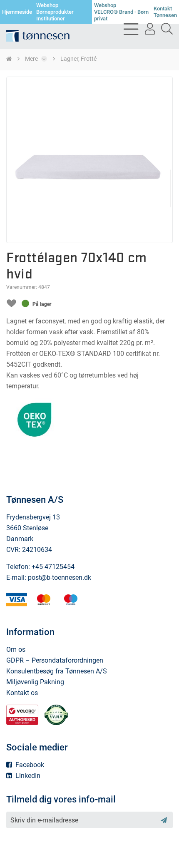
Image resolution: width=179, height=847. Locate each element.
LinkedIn (27, 776)
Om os (15, 649)
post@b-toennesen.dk (59, 577)
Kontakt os (22, 693)
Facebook (29, 765)
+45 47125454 (53, 567)
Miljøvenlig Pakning (35, 682)
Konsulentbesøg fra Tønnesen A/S (56, 671)
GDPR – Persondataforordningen (54, 660)
